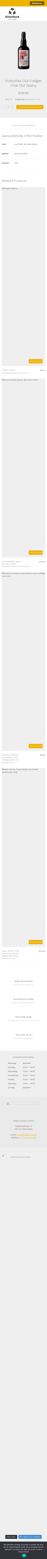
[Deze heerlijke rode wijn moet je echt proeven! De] (34, 1201)
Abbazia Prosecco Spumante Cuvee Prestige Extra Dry (10, 757)
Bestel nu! (37, 3)
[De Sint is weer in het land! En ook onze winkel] (34, 1451)
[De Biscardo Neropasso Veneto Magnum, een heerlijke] (34, 1287)
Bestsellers (30, 99)
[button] (36, 361)
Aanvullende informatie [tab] (23, 125)
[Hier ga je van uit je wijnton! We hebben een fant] (12, 1188)
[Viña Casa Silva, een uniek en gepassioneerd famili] (12, 1477)
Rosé (13, 958)
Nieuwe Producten (18, 373)
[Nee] (44, 1550)
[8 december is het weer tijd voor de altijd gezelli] (12, 1277)
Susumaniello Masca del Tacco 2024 (11, 562)
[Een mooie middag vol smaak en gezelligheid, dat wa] (34, 1372)
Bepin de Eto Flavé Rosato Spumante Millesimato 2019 (10, 953)
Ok (24, 1555)
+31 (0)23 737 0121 (28, 1137)
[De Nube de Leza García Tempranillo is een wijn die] (12, 1377)
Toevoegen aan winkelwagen (29, 107)
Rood (38, 99)
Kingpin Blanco (9, 370)
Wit (27, 373)
